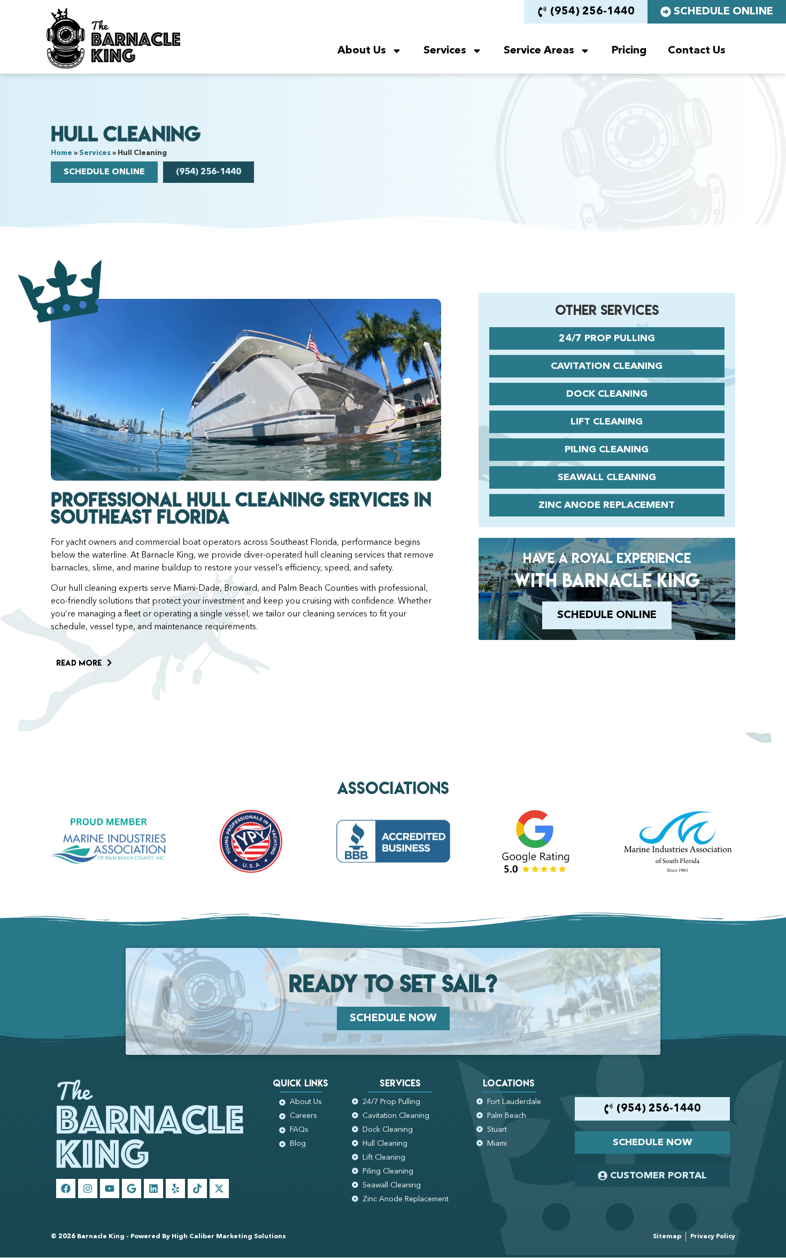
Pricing (629, 50)
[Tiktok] (197, 1188)
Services (444, 50)
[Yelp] (175, 1188)
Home (61, 153)
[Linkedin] (153, 1188)
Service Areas (539, 50)
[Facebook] (65, 1188)
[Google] (131, 1188)
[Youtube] (109, 1188)
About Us (361, 50)
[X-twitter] (219, 1188)
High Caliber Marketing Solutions (229, 1236)
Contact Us (697, 50)
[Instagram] (87, 1188)
